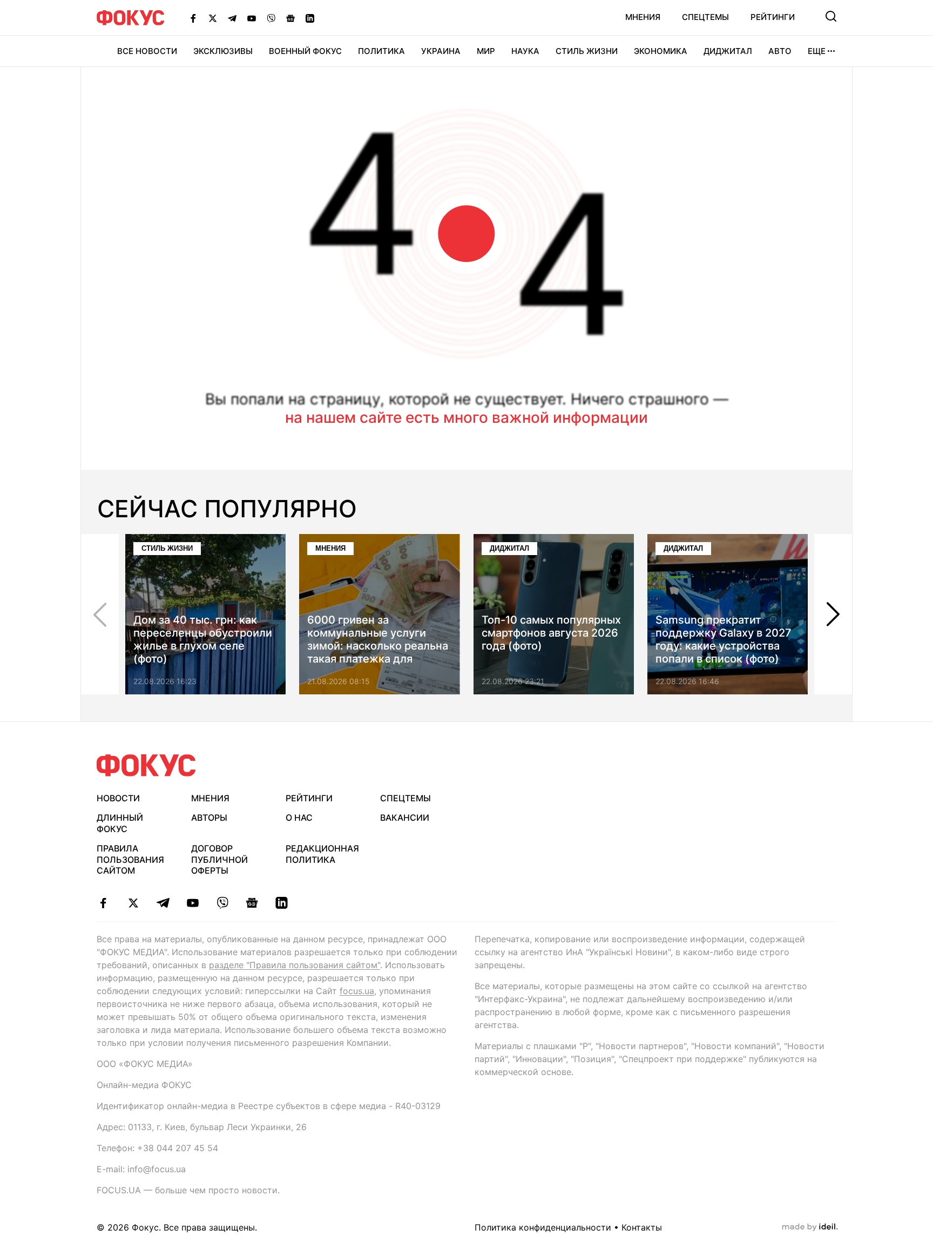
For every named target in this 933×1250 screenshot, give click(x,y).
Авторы (209, 817)
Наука (525, 51)
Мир (486, 51)
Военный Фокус (305, 51)
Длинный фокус (120, 823)
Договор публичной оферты (219, 859)
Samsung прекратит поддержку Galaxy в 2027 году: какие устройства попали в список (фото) (723, 639)
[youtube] (192, 903)
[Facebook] (193, 18)
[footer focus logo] (146, 765)
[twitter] (133, 903)
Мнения (642, 17)
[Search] (831, 16)
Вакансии (404, 817)
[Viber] (271, 18)
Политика (381, 51)
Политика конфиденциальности (543, 1227)
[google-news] (252, 903)
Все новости (147, 51)
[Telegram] (232, 18)
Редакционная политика (322, 854)
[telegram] (163, 903)
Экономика (660, 51)
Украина (441, 51)
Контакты (641, 1227)
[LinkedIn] (310, 18)
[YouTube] (251, 18)
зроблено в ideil (809, 1227)
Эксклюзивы (223, 51)
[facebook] (103, 903)
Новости (118, 798)
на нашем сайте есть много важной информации (466, 417)
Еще (817, 51)
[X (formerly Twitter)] (212, 18)
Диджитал (728, 51)
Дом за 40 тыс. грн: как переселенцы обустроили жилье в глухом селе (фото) (202, 639)
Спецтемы (705, 17)
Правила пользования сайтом (130, 859)
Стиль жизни (587, 51)
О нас (299, 817)
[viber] (222, 903)
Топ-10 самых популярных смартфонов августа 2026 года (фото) (551, 632)
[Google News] (290, 18)
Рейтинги (773, 17)
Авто (780, 51)
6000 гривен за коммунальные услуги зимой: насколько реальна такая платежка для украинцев (377, 645)
